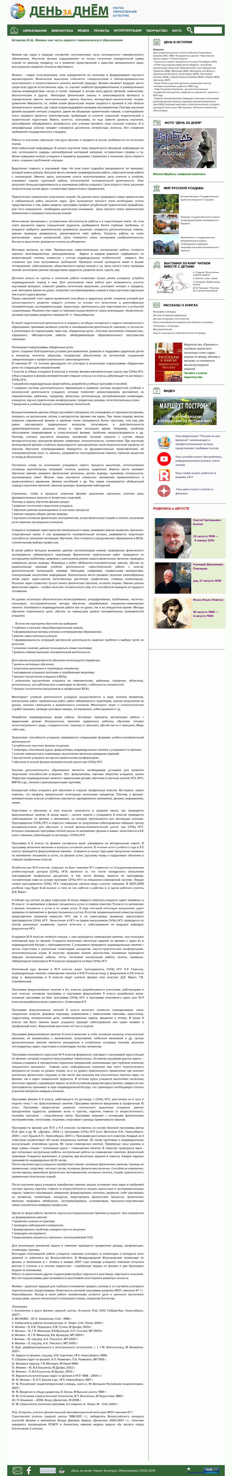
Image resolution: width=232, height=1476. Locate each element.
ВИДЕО (169, 391)
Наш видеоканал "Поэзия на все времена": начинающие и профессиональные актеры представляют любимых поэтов (197, 442)
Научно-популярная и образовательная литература (179, 333)
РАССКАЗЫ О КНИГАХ (180, 305)
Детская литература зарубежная (169, 315)
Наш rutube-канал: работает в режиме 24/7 (195, 475)
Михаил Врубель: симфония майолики (179, 174)
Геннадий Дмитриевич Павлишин (208, 566)
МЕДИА (83, 30)
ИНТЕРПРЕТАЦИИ (128, 30)
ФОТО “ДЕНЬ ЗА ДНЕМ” (183, 122)
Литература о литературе (166, 326)
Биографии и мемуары (164, 312)
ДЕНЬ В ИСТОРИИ (178, 42)
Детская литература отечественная (171, 319)
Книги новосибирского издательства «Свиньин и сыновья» (183, 322)
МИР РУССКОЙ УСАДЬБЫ (184, 188)
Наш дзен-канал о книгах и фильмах (194, 491)
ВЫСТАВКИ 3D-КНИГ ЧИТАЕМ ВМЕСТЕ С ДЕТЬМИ (187, 265)
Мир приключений (162, 329)
